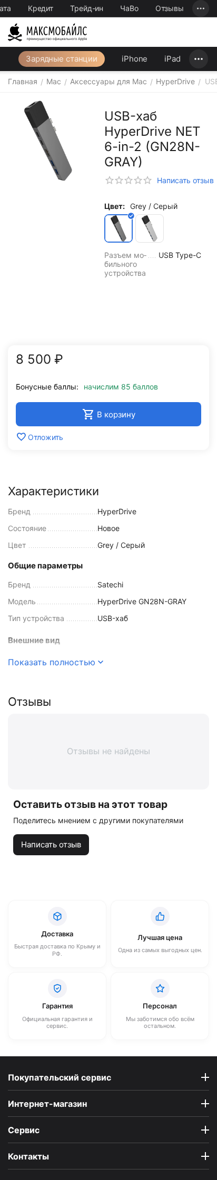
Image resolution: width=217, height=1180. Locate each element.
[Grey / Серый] (118, 228)
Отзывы (169, 8)
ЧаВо (129, 8)
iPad (172, 59)
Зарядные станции (61, 59)
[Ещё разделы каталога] (198, 58)
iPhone (134, 59)
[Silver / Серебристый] (149, 228)
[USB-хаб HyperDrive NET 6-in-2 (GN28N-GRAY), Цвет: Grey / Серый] (48, 141)
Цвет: (114, 206)
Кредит (40, 8)
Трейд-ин (86, 8)
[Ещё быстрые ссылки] (200, 8)
